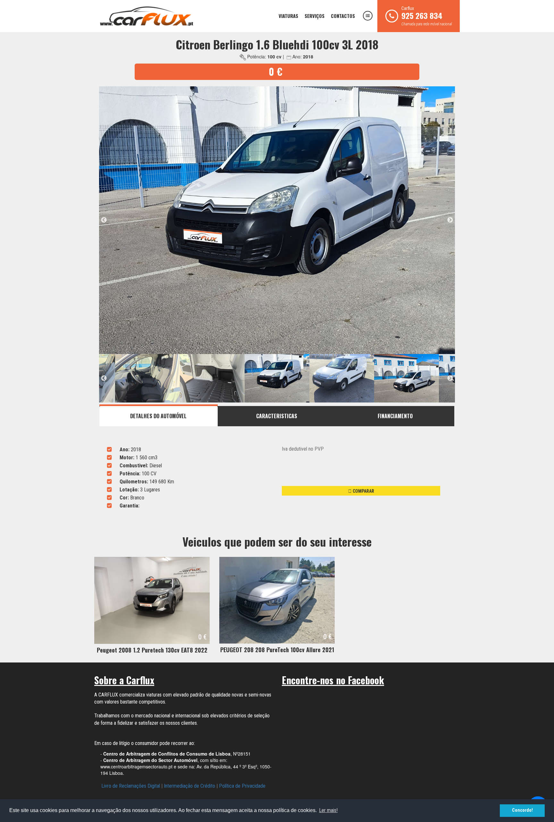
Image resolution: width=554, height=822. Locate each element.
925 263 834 (421, 15)
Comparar (363, 491)
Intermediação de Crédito (189, 786)
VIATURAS (288, 15)
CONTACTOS (343, 15)
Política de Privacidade (242, 786)
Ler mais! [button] (328, 810)
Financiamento (395, 416)
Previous (104, 220)
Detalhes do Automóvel (158, 416)
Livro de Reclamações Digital (130, 786)
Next (450, 220)
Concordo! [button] (522, 810)
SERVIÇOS (314, 15)
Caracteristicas (276, 416)
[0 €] (152, 599)
